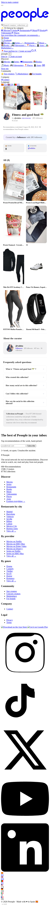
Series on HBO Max (15, 553)
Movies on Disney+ (14, 549)
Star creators (11, 591)
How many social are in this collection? (25, 385)
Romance (10, 578)
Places (16, 33)
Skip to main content (9, 2)
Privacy (9, 620)
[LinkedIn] (25, 871)
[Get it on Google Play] (37, 627)
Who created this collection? (25, 377)
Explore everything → (15, 501)
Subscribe (31, 446)
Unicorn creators (13, 594)
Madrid (9, 511)
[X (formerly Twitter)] (25, 773)
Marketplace (22, 74)
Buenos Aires (12, 528)
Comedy (10, 569)
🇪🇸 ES (4, 84)
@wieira (17, 118)
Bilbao (9, 521)
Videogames (19, 45)
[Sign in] (35, 51)
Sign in (14, 51)
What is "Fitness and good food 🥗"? (25, 369)
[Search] (32, 51)
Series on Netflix (13, 551)
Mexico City (11, 526)
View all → (11, 531)
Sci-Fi (8, 573)
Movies (7, 30)
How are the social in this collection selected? (25, 402)
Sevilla (9, 519)
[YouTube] (25, 822)
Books (42, 30)
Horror (9, 576)
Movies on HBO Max (15, 544)
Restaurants (25, 30)
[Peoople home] (25, 22)
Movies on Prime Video (16, 546)
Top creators (8, 74)
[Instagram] (25, 676)
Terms (9, 622)
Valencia (10, 516)
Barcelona (10, 514)
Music (34, 30)
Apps (41, 45)
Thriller (9, 571)
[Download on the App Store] (14, 627)
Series (14, 30)
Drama (9, 566)
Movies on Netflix (14, 541)
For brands (35, 74)
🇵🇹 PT (17, 84)
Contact (5, 79)
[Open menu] (2, 5)
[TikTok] (25, 724)
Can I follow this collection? (25, 393)
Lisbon (9, 524)
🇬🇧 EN (10, 84)
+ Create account (24, 51)
